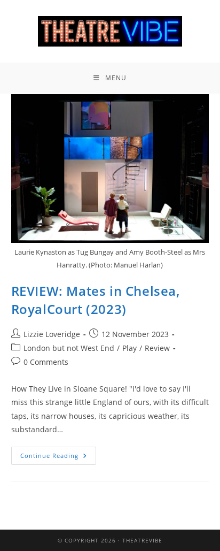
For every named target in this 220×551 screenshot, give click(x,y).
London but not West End (68, 348)
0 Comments (45, 362)
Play (129, 348)
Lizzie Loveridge (51, 334)
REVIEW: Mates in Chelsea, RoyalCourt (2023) (95, 300)
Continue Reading (58, 453)
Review (157, 348)
